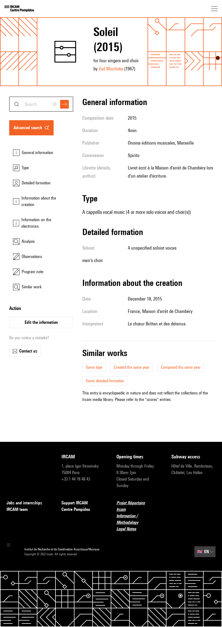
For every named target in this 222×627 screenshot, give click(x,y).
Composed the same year (181, 367)
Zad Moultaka (111, 68)
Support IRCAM (74, 502)
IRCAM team (17, 509)
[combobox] (41, 104)
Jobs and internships (24, 502)
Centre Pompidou (75, 509)
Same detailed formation (105, 380)
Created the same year (131, 367)
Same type (94, 367)
